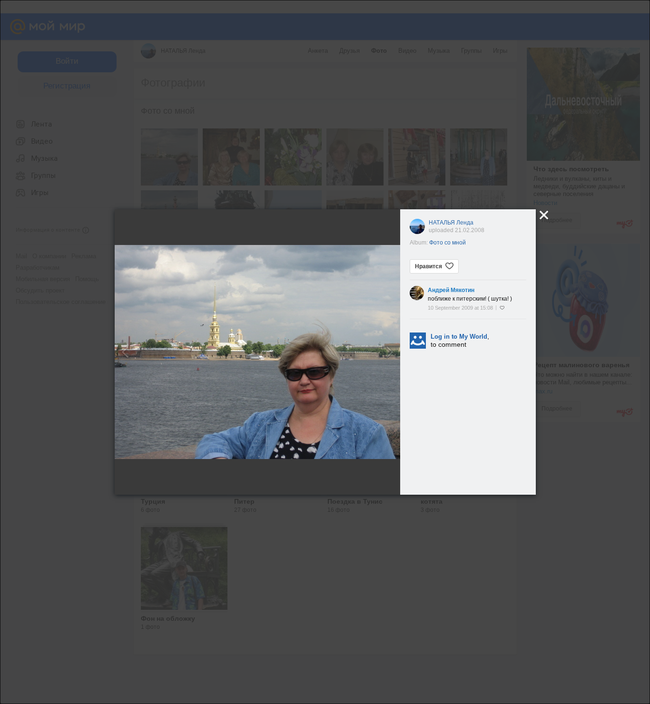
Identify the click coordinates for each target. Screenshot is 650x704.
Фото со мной (447, 242)
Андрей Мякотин (451, 290)
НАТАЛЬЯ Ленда (451, 222)
